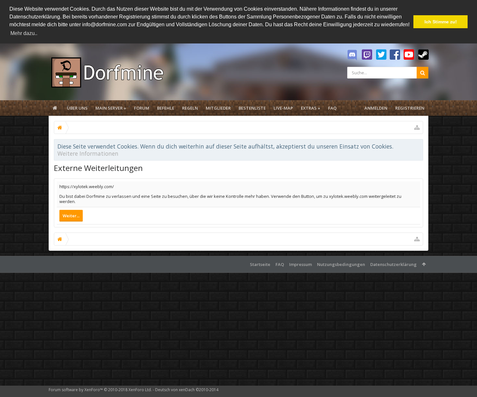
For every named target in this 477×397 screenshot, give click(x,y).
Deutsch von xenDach (186, 389)
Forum (141, 108)
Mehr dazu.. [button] (23, 33)
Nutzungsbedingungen (341, 264)
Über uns (77, 108)
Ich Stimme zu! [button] (440, 21)
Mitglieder (218, 108)
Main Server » (110, 108)
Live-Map (283, 108)
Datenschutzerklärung (393, 264)
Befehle (165, 108)
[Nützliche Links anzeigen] (417, 127)
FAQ (332, 108)
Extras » (310, 108)
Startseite (260, 264)
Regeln (190, 108)
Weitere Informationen (87, 153)
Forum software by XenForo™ (100, 389)
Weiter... (71, 216)
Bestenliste (252, 108)
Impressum (300, 264)
